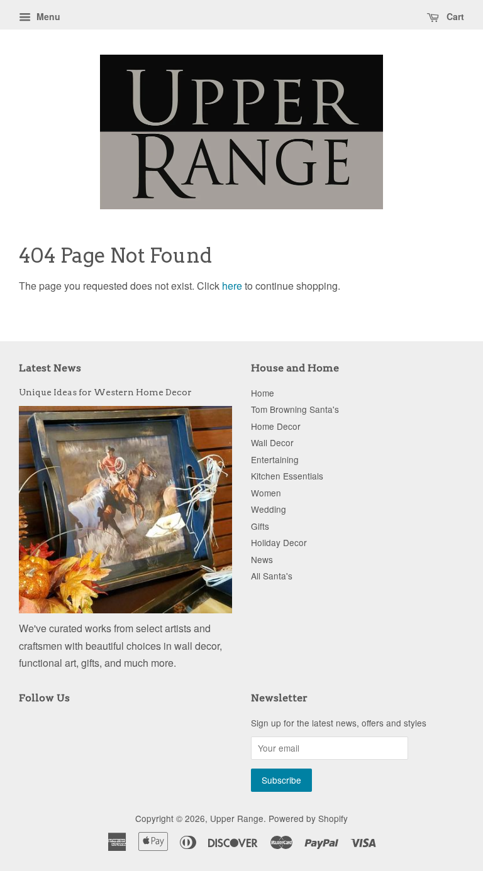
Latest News (50, 368)
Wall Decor (272, 442)
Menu (47, 16)
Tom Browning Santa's (295, 409)
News (262, 559)
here (232, 285)
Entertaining (275, 459)
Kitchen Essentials (287, 475)
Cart (454, 16)
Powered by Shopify (308, 818)
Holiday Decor (279, 542)
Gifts (260, 526)
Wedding (268, 509)
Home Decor (276, 426)
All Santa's (271, 575)
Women (266, 492)
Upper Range (237, 818)
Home (262, 392)
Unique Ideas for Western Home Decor (105, 392)
